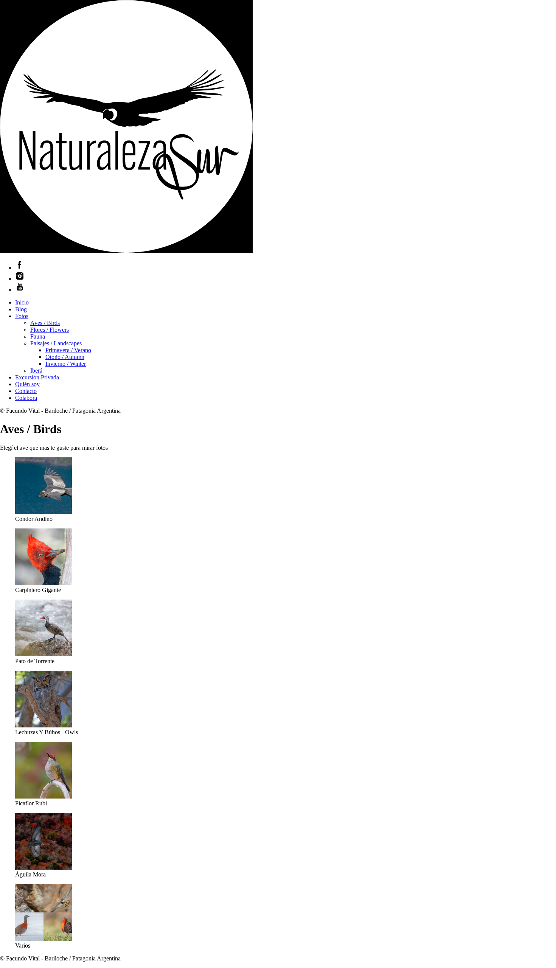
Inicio (22, 302)
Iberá (36, 370)
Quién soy (27, 384)
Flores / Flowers (49, 329)
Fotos (21, 316)
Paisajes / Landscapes (56, 343)
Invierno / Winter (65, 363)
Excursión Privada (37, 377)
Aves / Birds (45, 323)
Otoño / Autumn (64, 357)
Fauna (37, 336)
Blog (21, 309)
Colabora (26, 398)
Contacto (26, 391)
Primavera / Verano (68, 350)
